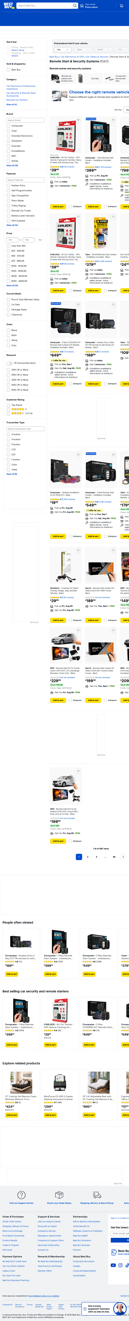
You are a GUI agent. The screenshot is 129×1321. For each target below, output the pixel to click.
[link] (13, 961)
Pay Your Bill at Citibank (14, 1266)
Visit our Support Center (49, 1221)
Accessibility (8, 1305)
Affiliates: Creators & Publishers (87, 1231)
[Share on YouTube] (113, 1265)
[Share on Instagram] (120, 1265)
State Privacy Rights (49, 1307)
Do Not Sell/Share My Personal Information (79, 1306)
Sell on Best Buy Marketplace (86, 1221)
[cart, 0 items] (121, 6)
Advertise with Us (81, 1226)
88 (114, 857)
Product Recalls (10, 1240)
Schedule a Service (47, 1231)
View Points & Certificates (50, 1266)
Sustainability (79, 1275)
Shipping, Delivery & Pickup (15, 1226)
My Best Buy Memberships (50, 1261)
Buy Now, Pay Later (12, 1275)
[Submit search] (75, 6)
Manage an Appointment (49, 1235)
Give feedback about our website (43, 1296)
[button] (89, 6)
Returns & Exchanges (12, 1231)
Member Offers (45, 1270)
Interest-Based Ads (39, 1306)
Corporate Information (84, 1261)
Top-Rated (16, 405)
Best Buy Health (80, 1235)
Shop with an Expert (47, 1226)
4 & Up (29, 413)
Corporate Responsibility (84, 1270)
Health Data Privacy (61, 1307)
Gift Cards (7, 1250)
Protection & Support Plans (51, 1240)
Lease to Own (9, 1270)
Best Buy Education (82, 1240)
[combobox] (63, 49)
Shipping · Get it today (23, 53)
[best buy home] (9, 6)
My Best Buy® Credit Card (14, 1261)
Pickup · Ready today (22, 47)
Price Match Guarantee (13, 1235)
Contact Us (43, 1250)
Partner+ (77, 1250)
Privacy (30, 1305)
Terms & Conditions (19, 1306)
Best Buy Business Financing (16, 1280)
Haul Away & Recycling (48, 1245)
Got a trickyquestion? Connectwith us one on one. (99, 1308)
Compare (77, 206)
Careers (76, 1266)
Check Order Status (12, 1221)
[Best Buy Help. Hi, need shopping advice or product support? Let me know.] (120, 1308)
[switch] (9, 363)
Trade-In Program (11, 1245)
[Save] (78, 120)
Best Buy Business (81, 1245)
